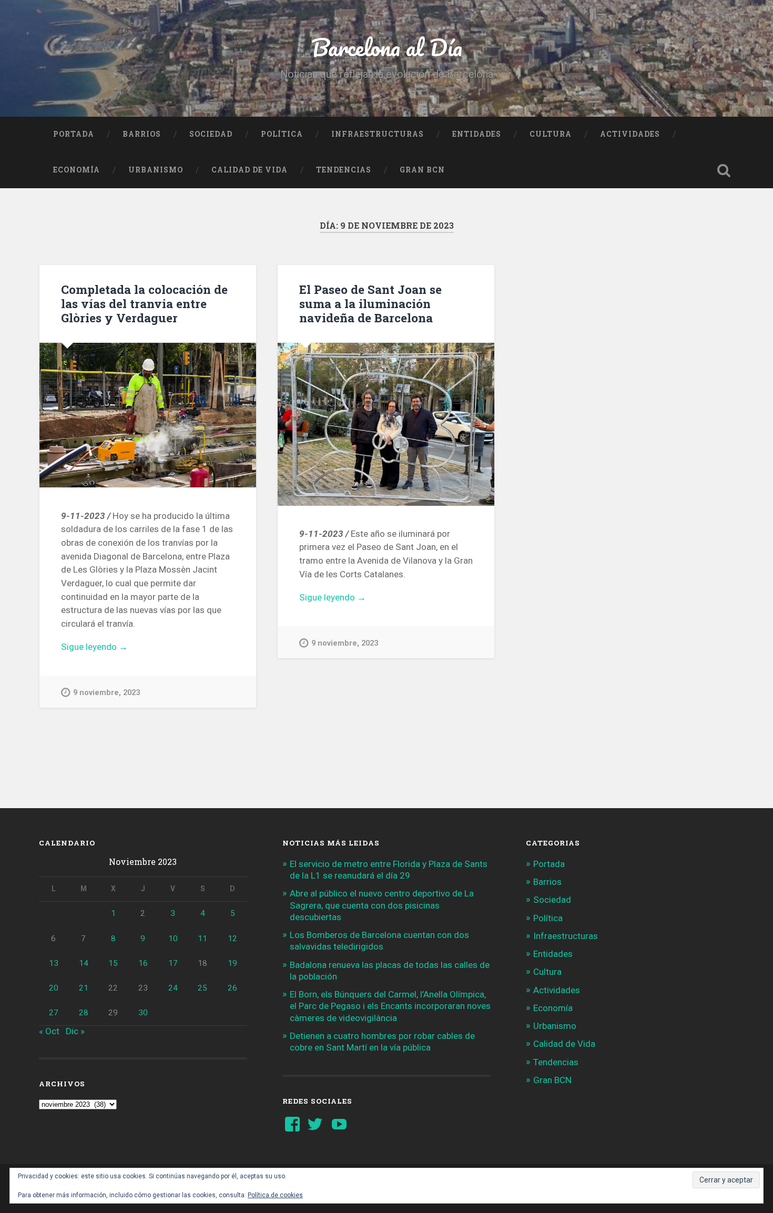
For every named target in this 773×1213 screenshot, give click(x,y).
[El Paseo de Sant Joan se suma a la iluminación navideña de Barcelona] (386, 424)
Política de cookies (275, 1195)
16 (143, 963)
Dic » (75, 1031)
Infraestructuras (377, 134)
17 (173, 963)
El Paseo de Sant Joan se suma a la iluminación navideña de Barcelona (370, 303)
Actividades (630, 134)
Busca (724, 170)
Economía (76, 170)
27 (53, 1012)
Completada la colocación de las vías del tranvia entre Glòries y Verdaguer (144, 303)
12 (232, 938)
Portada (73, 134)
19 (232, 963)
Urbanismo (155, 170)
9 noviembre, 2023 (106, 692)
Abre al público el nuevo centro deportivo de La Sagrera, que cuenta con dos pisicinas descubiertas (382, 905)
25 (202, 988)
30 (143, 1012)
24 (173, 988)
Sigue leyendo (116, 647)
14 (83, 963)
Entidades (476, 134)
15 (113, 963)
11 (202, 938)
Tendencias (343, 170)
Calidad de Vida (249, 170)
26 (232, 988)
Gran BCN (422, 170)
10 (173, 938)
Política (282, 134)
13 (53, 963)
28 (83, 1012)
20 (53, 988)
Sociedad (210, 134)
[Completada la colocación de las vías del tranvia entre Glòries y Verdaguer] (147, 415)
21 (83, 988)
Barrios (142, 134)
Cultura (551, 134)
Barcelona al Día (386, 47)
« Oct (49, 1031)
